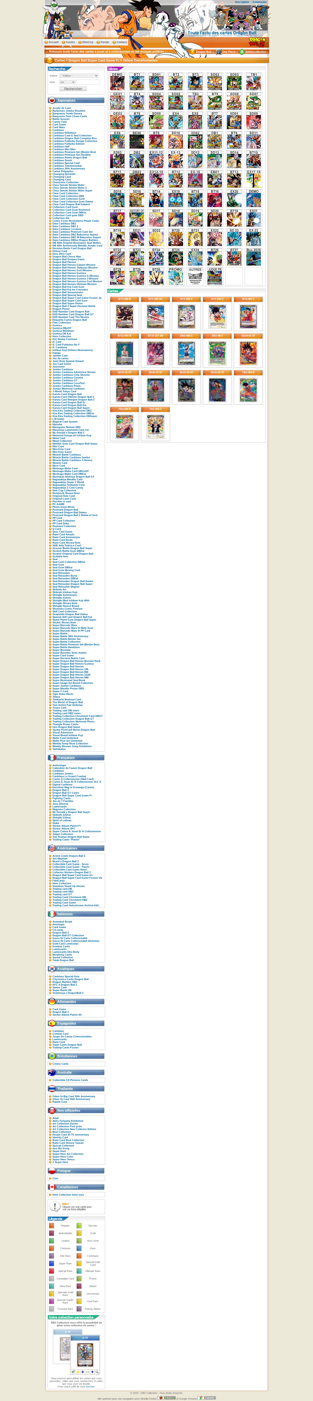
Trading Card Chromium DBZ (70, 899)
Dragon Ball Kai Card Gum (68, 286)
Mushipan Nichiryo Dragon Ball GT (73, 476)
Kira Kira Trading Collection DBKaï (73, 413)
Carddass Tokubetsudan (67, 165)
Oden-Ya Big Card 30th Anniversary (73, 1096)
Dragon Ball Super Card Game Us (72, 875)
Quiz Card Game (62, 531)
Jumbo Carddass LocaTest (68, 383)
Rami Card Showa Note (66, 542)
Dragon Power (61, 308)
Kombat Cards (61, 946)
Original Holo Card (63, 496)
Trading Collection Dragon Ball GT (73, 718)
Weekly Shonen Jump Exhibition (72, 746)
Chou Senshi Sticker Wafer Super (72, 190)
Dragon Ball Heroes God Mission (72, 270)
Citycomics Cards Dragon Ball (70, 979)
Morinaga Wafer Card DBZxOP (70, 471)
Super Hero (59, 1151)
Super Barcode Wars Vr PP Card (71, 630)
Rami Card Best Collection (68, 1140)
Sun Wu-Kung (60, 1148)
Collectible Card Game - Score (70, 864)
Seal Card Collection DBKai (68, 562)
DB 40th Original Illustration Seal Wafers (76, 242)
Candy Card (59, 121)
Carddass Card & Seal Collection (72, 135)
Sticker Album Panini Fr (66, 825)
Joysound (58, 366)
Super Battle (59, 633)
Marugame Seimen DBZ (66, 427)
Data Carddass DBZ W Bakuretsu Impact (76, 237)
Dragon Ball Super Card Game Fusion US (77, 877)
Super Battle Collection (66, 641)
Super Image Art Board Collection (72, 683)
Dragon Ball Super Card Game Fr (72, 795)
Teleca (56, 696)
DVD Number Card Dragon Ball (70, 311)
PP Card (57, 518)
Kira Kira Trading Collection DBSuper (74, 416)
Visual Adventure (62, 732)
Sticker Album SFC (63, 828)
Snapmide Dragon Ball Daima (70, 614)
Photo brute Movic (63, 507)
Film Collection (61, 322)
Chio (55, 1178)
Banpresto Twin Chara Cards (69, 116)
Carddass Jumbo (62, 773)
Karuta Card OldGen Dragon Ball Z (73, 396)
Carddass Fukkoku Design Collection (74, 141)
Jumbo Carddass (62, 369)
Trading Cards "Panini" (66, 839)
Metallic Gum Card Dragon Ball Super (74, 443)
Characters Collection (65, 182)
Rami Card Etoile (62, 540)
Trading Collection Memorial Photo (73, 721)
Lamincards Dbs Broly (65, 952)
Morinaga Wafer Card (65, 468)
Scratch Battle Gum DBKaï (68, 551)
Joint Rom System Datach (68, 361)
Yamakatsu (59, 749)
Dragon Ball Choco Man (66, 256)
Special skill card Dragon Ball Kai (72, 617)
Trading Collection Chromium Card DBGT (77, 716)
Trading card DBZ (63, 891)
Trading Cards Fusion (65, 1047)
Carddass (58, 130)
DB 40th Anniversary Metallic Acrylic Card (77, 245)
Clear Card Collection (65, 193)
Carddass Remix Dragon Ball (69, 157)
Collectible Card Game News (69, 869)
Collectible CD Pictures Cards (70, 1080)
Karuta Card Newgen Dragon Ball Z (73, 399)
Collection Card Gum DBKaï (69, 212)
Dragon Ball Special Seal (67, 295)
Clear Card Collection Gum (68, 198)
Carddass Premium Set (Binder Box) (74, 152)
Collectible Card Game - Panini (70, 866)
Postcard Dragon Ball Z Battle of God (74, 515)
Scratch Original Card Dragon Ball (72, 553)
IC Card (56, 341)
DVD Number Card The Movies (70, 317)
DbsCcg (87, 42)
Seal (55, 559)
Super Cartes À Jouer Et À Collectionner (76, 831)
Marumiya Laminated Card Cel (70, 429)
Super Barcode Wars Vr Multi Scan (72, 628)
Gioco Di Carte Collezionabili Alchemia (75, 941)
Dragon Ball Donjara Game (68, 259)
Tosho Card (59, 707)
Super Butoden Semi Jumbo (69, 652)
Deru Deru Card (61, 253)
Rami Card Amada (63, 534)
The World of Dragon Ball (67, 702)
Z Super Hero (60, 1162)
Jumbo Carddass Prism (66, 385)
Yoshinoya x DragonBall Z (68, 993)
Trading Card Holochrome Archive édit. (75, 905)
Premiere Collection (64, 526)
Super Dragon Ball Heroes (68, 666)
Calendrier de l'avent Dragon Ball (72, 768)
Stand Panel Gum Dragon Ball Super (74, 619)
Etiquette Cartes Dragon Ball (69, 319)
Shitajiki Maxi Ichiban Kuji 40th (70, 600)
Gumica (57, 325)
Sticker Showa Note (64, 622)
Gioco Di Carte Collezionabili (69, 938)
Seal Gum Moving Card (66, 570)
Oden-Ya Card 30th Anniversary (71, 1099)
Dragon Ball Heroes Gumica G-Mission (75, 275)
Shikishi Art (59, 589)
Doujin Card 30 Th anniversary (70, 1134)
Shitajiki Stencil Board (65, 606)
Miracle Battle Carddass (66, 454)
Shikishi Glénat (61, 814)
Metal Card (58, 438)
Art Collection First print (67, 1126)
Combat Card (60, 1033)
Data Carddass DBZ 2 (65, 226)
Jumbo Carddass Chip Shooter (71, 374)
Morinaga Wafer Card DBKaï (69, 474)
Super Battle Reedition (66, 647)
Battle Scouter (61, 119)
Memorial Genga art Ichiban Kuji (71, 435)
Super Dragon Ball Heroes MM (70, 677)
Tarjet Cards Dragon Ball (67, 1044)
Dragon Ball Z (60, 790)
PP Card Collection (63, 520)
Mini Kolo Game (62, 451)
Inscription (242, 2)
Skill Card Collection (64, 611)
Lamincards (59, 806)
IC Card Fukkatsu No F (66, 344)
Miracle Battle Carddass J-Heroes (72, 460)
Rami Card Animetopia (66, 537)
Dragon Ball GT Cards (65, 792)
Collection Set (60, 218)
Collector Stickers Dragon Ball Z (71, 872)
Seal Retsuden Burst (64, 575)
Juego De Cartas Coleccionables (72, 1036)
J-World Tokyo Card (64, 391)
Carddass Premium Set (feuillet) (71, 154)
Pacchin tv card (61, 501)
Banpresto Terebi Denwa (67, 113)
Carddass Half (60, 146)
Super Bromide (61, 650)
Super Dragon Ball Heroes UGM (71, 674)
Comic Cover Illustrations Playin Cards (75, 220)
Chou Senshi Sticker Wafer (68, 185)
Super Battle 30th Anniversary (70, 636)
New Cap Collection (64, 490)
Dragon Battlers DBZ (64, 982)
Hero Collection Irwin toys (68, 1194)
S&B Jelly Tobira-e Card (66, 545)
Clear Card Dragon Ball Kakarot (71, 204)
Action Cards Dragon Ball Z (68, 855)
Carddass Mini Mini (63, 149)
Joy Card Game (61, 363)
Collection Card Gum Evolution (71, 209)
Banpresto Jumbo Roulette (68, 110)
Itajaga (56, 352)
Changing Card (61, 176)
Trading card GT (62, 894)
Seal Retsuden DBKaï (65, 578)
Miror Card (58, 465)
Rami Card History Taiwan (68, 1142)
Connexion (259, 2)
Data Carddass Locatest (66, 229)
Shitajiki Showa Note (64, 603)
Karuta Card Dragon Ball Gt (68, 402)
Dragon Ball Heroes (64, 262)
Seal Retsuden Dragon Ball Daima (72, 581)
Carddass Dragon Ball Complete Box (74, 138)
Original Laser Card (64, 498)
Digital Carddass (62, 784)
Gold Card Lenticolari (65, 943)
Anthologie (59, 765)
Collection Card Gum (65, 207)
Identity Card (60, 1137)
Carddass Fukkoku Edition (68, 143)
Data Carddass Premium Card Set (72, 231)
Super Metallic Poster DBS (68, 688)
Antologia (58, 924)
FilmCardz (58, 880)
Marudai (57, 424)
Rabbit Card (59, 1101)
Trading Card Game (64, 902)
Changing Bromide (63, 174)
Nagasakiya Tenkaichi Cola (68, 485)
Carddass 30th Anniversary (68, 168)
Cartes (70, 42)
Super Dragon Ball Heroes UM (70, 669)
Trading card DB (62, 888)
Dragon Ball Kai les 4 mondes (70, 289)
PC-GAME (58, 504)
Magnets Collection (64, 809)
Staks (55, 823)
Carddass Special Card (66, 163)
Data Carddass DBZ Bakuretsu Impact (75, 234)
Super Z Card (60, 691)
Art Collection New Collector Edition (74, 1129)
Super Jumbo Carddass (66, 685)
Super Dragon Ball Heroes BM (70, 672)
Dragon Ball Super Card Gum (70, 300)
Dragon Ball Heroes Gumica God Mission (77, 281)
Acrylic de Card (61, 108)
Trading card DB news (65, 710)
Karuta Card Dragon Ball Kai (69, 405)
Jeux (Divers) (60, 803)
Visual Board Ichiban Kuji (67, 735)
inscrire (90, 1386)
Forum (105, 42)
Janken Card (60, 355)
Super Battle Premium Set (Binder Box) (75, 644)
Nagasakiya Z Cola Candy (67, 487)
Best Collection (61, 1131)
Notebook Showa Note (66, 493)
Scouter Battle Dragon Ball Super (72, 548)
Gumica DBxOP (61, 328)
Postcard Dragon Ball (65, 509)
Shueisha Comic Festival (67, 608)
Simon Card (59, 987)
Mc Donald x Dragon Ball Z (68, 432)
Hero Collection (61, 336)
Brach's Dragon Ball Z (65, 861)
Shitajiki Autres (61, 597)
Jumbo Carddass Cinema (67, 377)
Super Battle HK (62, 990)
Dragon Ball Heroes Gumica (69, 273)
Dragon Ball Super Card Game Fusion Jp (77, 297)
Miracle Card (59, 462)
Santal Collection (62, 957)
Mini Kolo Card (61, 449)
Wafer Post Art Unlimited (67, 740)
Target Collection (62, 834)
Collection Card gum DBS (67, 215)
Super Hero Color (62, 1156)
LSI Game (58, 418)
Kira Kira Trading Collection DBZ (72, 410)
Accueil (53, 42)
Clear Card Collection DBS (68, 196)
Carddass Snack (62, 160)
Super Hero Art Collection (67, 1153)
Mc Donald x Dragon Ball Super (71, 812)
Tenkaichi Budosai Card (66, 699)
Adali (55, 1118)
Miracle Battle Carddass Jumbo (71, 457)
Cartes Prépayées (62, 171)
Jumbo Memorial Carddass (68, 388)
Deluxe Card (59, 251)
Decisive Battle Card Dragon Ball (72, 248)
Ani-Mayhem (60, 858)
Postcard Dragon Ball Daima (69, 512)
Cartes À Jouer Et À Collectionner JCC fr (76, 781)
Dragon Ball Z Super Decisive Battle (73, 306)
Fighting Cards (61, 798)
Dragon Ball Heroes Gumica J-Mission (75, 278)
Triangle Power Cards (65, 724)
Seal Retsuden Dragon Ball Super (72, 584)
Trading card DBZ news (66, 713)
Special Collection (63, 1145)
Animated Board (62, 921)
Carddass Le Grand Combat (69, 776)
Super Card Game (63, 655)
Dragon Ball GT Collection (68, 935)
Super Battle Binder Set (66, 639)
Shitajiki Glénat (61, 817)
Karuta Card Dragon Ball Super (71, 407)
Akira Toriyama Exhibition (67, 1120)
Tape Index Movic (62, 694)
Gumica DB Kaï (61, 333)
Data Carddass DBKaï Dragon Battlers (75, 240)
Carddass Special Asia (65, 976)
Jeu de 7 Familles (62, 801)
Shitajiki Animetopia (64, 595)
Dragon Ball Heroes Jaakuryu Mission (75, 267)
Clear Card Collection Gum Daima (72, 201)
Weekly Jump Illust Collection (70, 743)
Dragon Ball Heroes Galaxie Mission (74, 264)
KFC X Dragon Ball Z (64, 984)
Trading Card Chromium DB (69, 897)
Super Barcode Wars (64, 625)
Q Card (56, 529)
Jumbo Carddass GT (64, 380)
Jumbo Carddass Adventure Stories (74, 372)
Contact (122, 42)
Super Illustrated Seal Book (68, 680)
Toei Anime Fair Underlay (67, 705)
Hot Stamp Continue (64, 339)
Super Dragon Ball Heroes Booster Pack (76, 661)
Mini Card (58, 446)
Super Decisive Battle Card (68, 658)
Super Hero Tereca (63, 1159)
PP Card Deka (60, 523)
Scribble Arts (60, 556)
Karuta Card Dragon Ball (67, 394)
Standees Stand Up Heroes (68, 886)
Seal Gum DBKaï (62, 567)
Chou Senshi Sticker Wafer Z (69, 187)
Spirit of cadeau (61, 820)
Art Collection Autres (65, 1123)
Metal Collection (62, 440)
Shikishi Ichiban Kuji (64, 592)
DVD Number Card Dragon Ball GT (73, 314)
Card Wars (58, 127)
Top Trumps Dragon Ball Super (71, 836)
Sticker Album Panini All (67, 1014)
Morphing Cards (62, 954)
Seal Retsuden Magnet (66, 586)
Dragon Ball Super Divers (67, 303)
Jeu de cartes (60, 358)
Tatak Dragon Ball (63, 960)
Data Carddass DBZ (64, 223)
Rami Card (58, 1042)
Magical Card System (65, 421)
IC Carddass (59, 347)
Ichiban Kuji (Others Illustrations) (72, 350)
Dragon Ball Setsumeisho (67, 292)
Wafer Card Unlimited (65, 738)
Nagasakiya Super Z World (68, 482)
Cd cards (57, 929)
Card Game (59, 124)
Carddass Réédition (64, 132)
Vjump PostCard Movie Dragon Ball (73, 729)
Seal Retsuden (61, 573)
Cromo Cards (60, 1063)
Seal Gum (58, 564)
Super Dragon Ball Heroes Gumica (73, 663)
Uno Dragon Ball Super (66, 727)
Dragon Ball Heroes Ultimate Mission (74, 284)
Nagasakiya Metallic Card (67, 479)
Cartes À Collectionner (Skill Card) (73, 779)
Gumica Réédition (63, 330)
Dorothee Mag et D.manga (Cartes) (73, 787)
